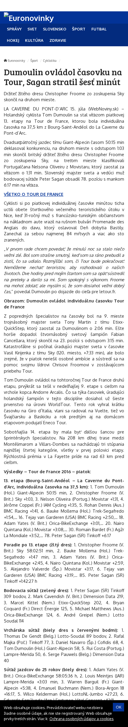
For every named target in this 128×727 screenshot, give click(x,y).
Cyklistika (50, 60)
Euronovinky (16, 60)
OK (118, 707)
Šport (34, 60)
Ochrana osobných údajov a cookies (81, 718)
